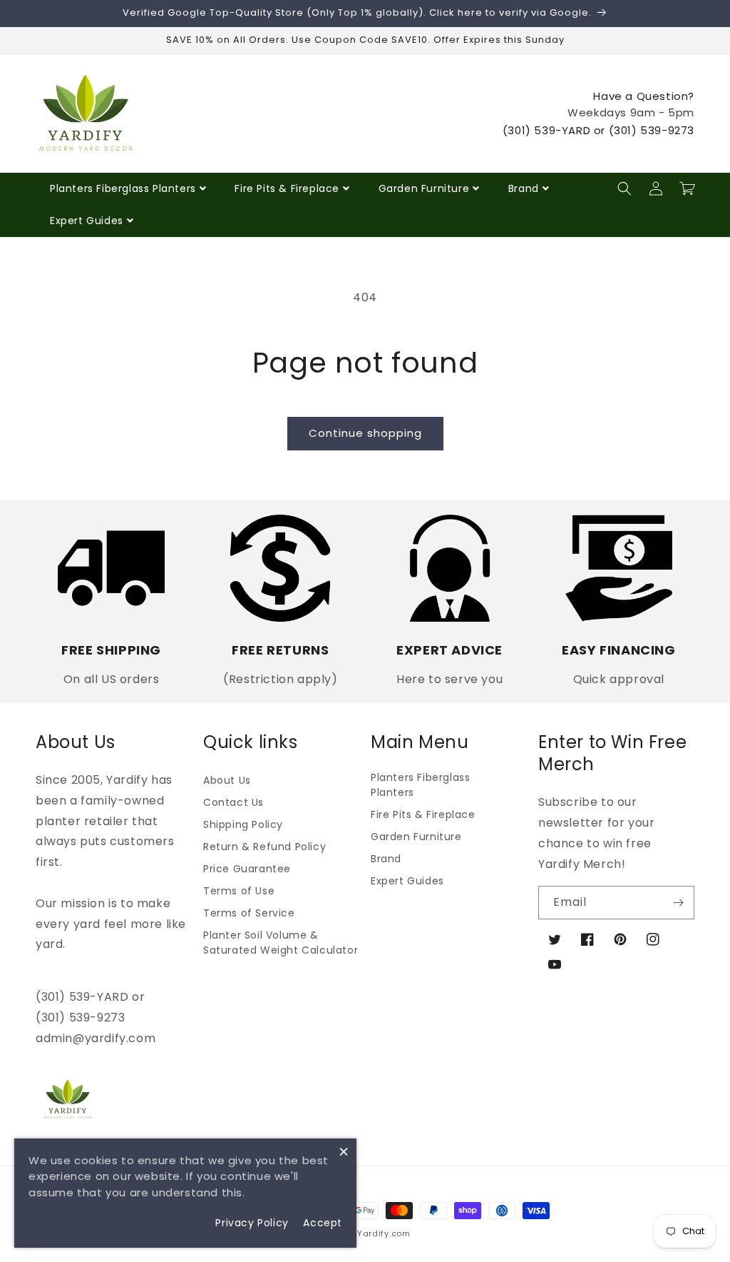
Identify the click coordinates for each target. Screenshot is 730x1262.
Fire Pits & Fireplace (287, 188)
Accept (322, 1223)
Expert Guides (86, 220)
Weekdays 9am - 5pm (630, 112)
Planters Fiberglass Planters (123, 188)
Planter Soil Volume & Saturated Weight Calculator (280, 942)
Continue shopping (365, 432)
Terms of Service (249, 913)
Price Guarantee (247, 869)
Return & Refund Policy (264, 846)
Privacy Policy (251, 1223)
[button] (624, 188)
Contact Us (233, 802)
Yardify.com (384, 1233)
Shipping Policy (243, 824)
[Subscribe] (678, 902)
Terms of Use (238, 891)
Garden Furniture (424, 188)
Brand (523, 188)
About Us (227, 780)
